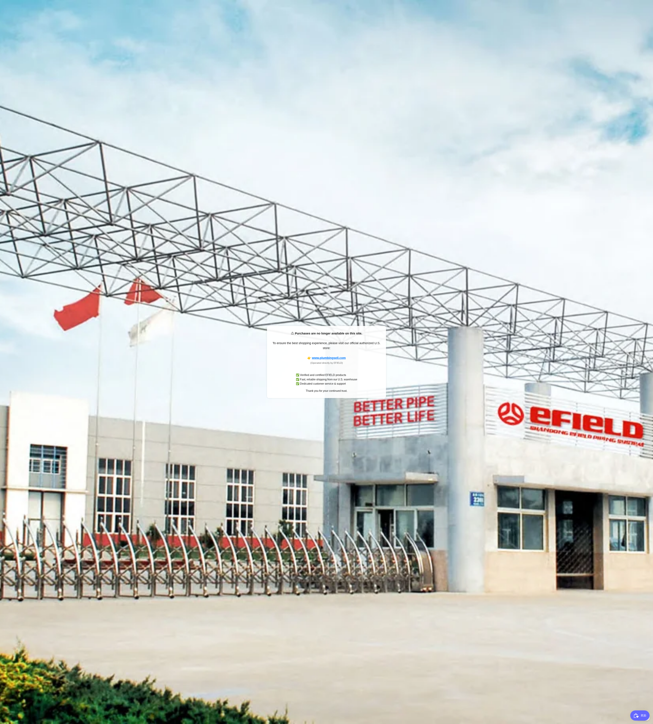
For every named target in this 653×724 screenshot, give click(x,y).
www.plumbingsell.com (329, 358)
